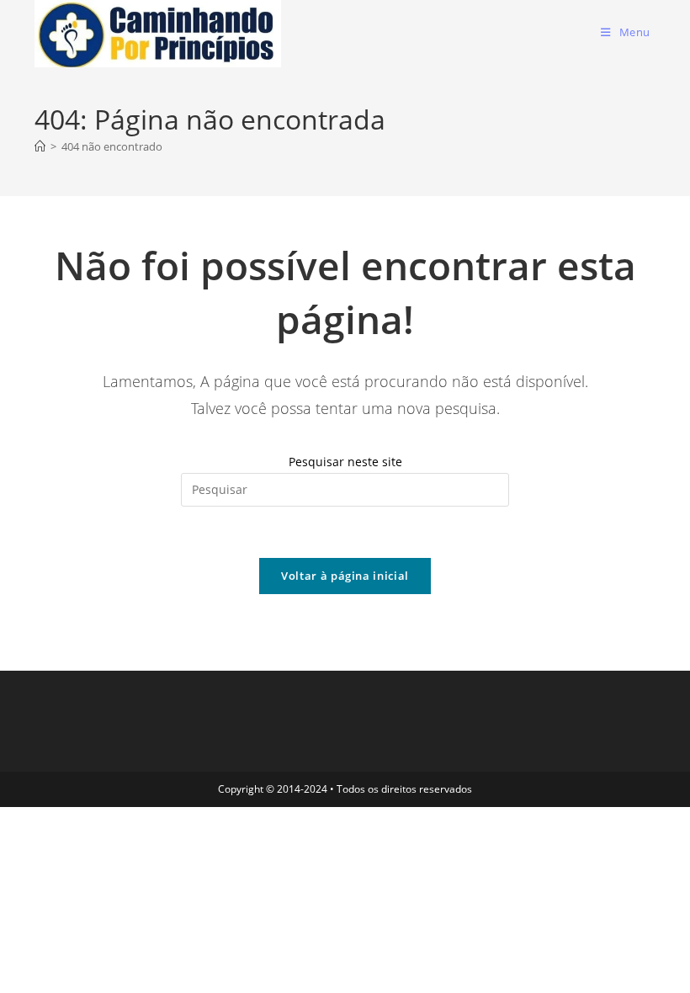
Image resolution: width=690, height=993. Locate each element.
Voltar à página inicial (345, 575)
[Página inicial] (39, 146)
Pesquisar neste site (345, 462)
